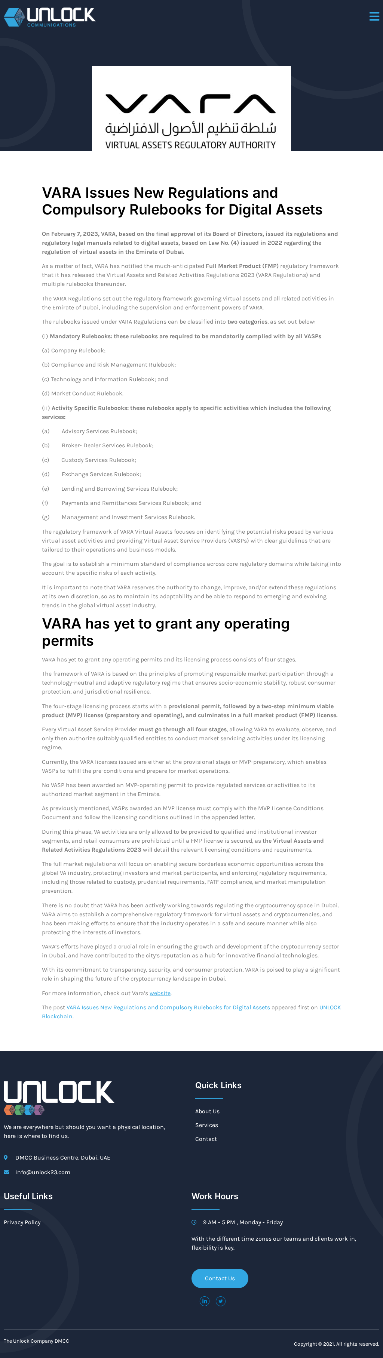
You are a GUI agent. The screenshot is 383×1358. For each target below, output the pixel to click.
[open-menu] (374, 17)
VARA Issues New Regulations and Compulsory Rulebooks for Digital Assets (168, 1007)
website (160, 993)
